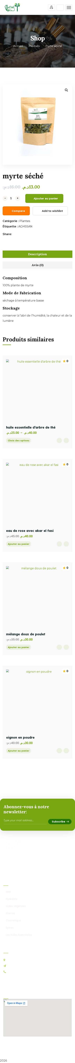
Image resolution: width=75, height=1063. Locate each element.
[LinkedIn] (26, 234)
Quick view (59, 440)
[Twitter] (19, 234)
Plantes (24, 221)
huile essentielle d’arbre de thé (30, 427)
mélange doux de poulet (25, 634)
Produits (34, 46)
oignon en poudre (20, 737)
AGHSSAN (25, 226)
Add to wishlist (52, 211)
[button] (66, 90)
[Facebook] (15, 234)
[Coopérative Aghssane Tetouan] (12, 7)
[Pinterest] (23, 234)
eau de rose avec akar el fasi (30, 531)
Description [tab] (37, 254)
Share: (7, 234)
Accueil (18, 46)
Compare (18, 211)
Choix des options (18, 440)
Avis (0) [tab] (37, 265)
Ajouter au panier (46, 198)
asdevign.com (45, 1050)
